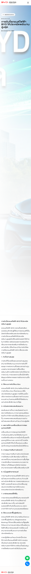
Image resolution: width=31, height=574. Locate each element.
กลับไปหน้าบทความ (9, 15)
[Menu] (28, 2)
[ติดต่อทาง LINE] (27, 558)
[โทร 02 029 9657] (27, 563)
